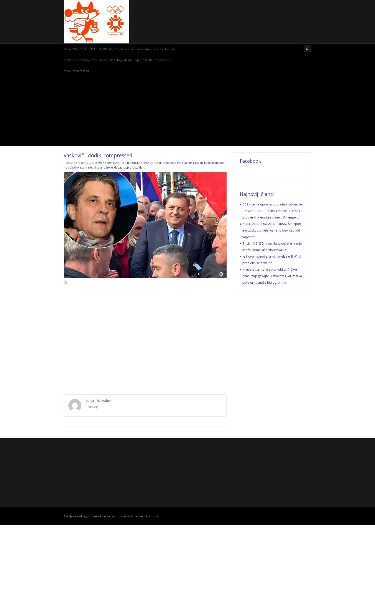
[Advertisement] (187, 111)
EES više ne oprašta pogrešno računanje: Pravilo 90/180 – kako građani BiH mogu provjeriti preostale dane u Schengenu (272, 210)
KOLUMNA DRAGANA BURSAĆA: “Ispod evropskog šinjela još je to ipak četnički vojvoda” (271, 230)
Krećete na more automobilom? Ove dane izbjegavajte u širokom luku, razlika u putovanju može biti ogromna (273, 276)
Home (68, 49)
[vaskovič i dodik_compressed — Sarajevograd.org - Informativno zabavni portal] (96, 21)
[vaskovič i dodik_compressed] (145, 225)
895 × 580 (104, 163)
